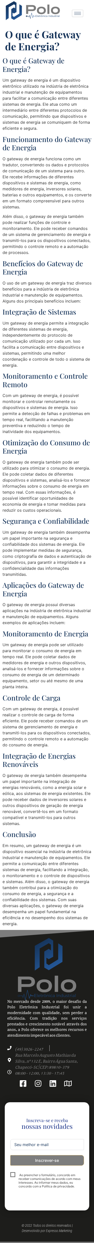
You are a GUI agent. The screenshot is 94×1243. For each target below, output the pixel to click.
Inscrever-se (47, 1160)
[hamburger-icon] (77, 13)
